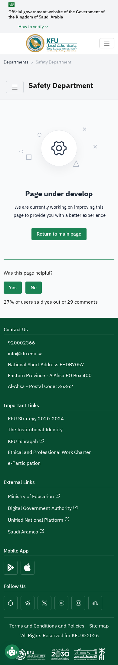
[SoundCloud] (95, 603)
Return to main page (59, 234)
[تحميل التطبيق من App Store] (27, 568)
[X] (44, 603)
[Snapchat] (11, 603)
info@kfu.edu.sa (25, 353)
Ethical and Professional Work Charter (49, 452)
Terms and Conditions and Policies (46, 626)
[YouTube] (61, 603)
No (34, 287)
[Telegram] (27, 603)
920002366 (21, 343)
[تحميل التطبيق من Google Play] (11, 568)
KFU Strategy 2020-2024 (36, 418)
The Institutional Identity (35, 429)
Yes (13, 287)
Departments (16, 62)
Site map (99, 626)
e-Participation (24, 463)
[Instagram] (78, 603)
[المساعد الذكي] (12, 651)
